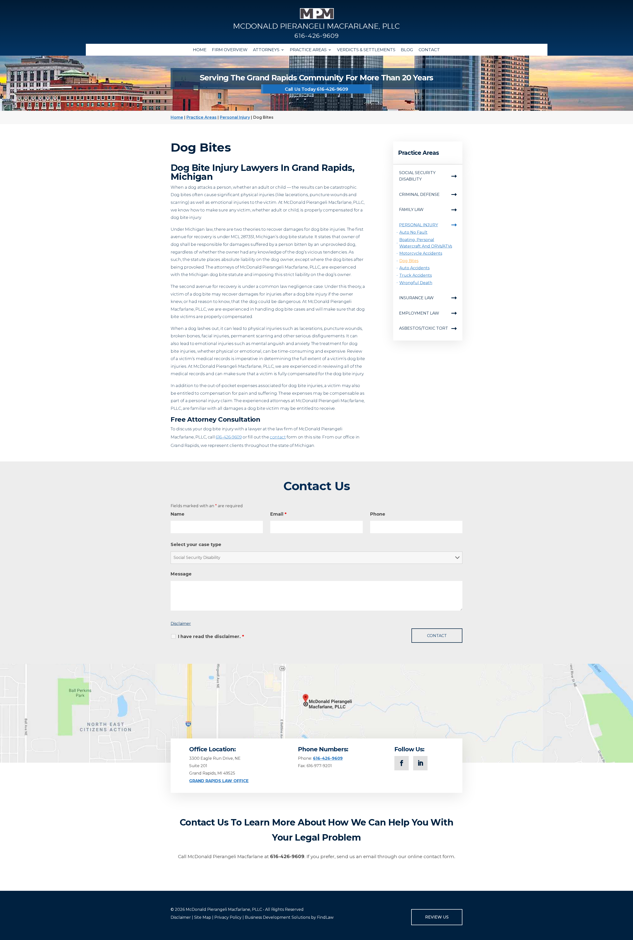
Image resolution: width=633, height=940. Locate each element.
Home (199, 49)
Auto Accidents (414, 268)
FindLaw (325, 917)
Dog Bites (408, 260)
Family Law (411, 209)
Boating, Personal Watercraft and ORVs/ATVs (425, 243)
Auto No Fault (413, 232)
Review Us (437, 917)
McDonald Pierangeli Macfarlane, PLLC (224, 909)
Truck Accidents (415, 275)
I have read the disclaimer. (211, 636)
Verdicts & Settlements (366, 49)
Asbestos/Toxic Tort (423, 328)
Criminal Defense (419, 194)
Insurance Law (416, 298)
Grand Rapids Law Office (219, 781)
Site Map (202, 917)
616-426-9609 (316, 35)
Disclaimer (181, 623)
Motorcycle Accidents (420, 253)
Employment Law (419, 313)
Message (181, 574)
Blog (407, 49)
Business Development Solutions (277, 917)
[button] (628, 904)
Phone (377, 514)
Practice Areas (308, 49)
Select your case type (196, 544)
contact (278, 437)
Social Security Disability (417, 176)
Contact (429, 49)
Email (278, 514)
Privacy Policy (228, 917)
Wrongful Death (415, 282)
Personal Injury (418, 225)
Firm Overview (230, 49)
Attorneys (266, 49)
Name (177, 514)
